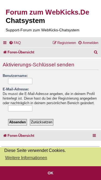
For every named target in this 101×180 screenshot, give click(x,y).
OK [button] (50, 173)
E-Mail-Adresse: (16, 89)
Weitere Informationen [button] (26, 157)
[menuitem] (15, 43)
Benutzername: (15, 76)
